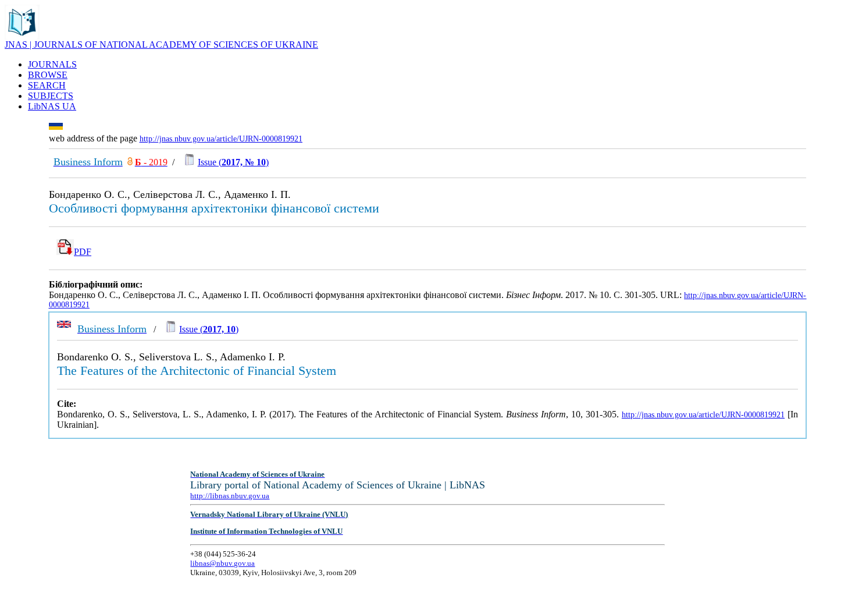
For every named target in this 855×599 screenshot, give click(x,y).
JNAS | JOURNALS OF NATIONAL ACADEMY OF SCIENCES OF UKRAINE (161, 44)
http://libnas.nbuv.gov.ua (229, 495)
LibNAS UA (52, 106)
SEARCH (47, 85)
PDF (82, 252)
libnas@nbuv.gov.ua (222, 563)
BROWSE (47, 75)
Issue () (233, 162)
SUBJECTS (50, 96)
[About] (22, 36)
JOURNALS (52, 64)
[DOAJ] (130, 162)
